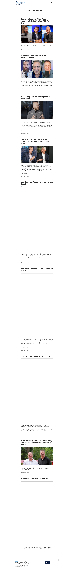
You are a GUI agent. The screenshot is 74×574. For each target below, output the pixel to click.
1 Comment (24, 552)
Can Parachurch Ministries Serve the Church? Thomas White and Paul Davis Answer (35, 141)
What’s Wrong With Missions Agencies (34, 478)
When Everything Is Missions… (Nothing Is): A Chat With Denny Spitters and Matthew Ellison (36, 442)
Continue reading (27, 88)
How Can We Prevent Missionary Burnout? (36, 356)
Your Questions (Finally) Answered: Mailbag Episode (37, 183)
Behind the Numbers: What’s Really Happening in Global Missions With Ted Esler (35, 21)
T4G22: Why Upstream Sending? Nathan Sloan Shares (35, 97)
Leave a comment (25, 49)
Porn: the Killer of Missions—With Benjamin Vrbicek (37, 269)
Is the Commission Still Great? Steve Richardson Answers (34, 56)
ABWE (16, 561)
